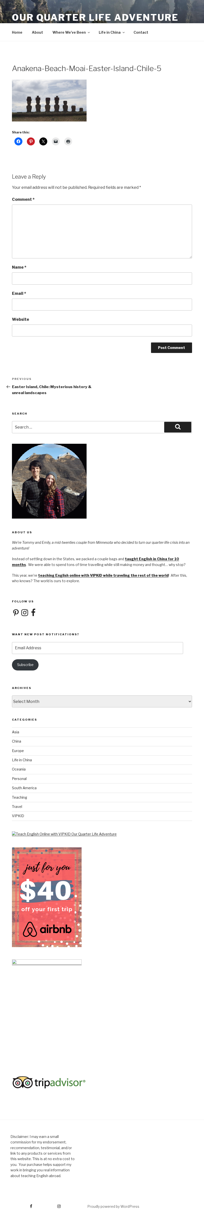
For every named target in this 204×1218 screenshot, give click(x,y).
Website (20, 319)
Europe (18, 751)
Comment (23, 199)
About (37, 32)
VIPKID (18, 816)
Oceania (19, 769)
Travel (17, 806)
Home (17, 32)
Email (19, 293)
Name (19, 267)
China (16, 741)
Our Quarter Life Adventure (95, 17)
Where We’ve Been (69, 32)
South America (24, 788)
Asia (15, 732)
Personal (19, 778)
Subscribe (25, 665)
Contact (141, 32)
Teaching (19, 797)
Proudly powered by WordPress (113, 1206)
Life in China (110, 32)
